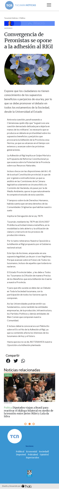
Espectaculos (32, 457)
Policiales (32, 454)
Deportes (20, 454)
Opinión (44, 454)
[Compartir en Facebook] (8, 361)
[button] (25, 424)
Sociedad (43, 451)
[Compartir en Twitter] (15, 361)
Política (22, 18)
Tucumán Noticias (11, 18)
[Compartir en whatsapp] (23, 361)
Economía (31, 451)
